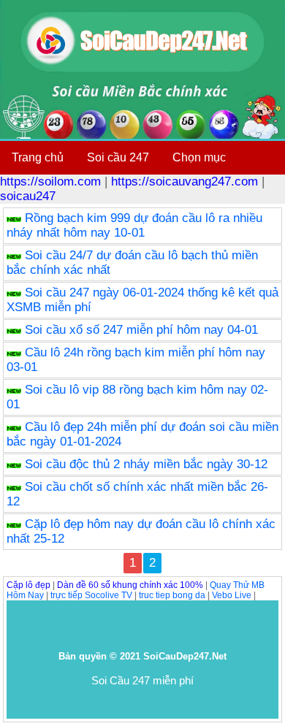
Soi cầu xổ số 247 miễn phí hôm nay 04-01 (141, 330)
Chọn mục (199, 157)
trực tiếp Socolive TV (91, 595)
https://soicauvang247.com (184, 181)
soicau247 (28, 196)
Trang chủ (38, 157)
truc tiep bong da (172, 595)
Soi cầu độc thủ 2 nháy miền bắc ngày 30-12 (146, 464)
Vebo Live (231, 595)
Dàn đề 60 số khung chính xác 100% (130, 585)
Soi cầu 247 (118, 157)
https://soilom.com (50, 181)
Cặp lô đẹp (28, 585)
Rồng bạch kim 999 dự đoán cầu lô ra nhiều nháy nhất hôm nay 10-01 (134, 225)
